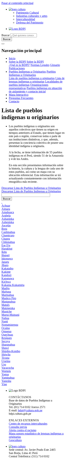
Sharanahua (8, 344)
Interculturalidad (25, 19)
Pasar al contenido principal (17, 3)
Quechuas (7, 334)
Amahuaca (7, 212)
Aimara (5, 208)
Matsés (5, 304)
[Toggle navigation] (2, 43)
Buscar (5, 35)
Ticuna (5, 357)
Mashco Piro (8, 298)
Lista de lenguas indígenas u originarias (37, 80)
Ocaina (5, 328)
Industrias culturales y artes (31, 15)
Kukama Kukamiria (12, 285)
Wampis (6, 371)
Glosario (55, 65)
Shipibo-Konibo (10, 351)
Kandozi (6, 275)
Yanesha (6, 381)
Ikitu (4, 251)
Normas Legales (39, 65)
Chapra (5, 238)
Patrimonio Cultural (27, 12)
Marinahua (7, 294)
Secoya (5, 341)
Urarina (5, 361)
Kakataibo (7, 268)
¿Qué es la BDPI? (19, 65)
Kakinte (6, 271)
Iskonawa (7, 258)
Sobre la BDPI (17, 61)
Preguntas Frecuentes (21, 98)
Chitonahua (8, 242)
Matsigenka (8, 308)
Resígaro (6, 338)
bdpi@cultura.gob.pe (30, 410)
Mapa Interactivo (18, 94)
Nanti (4, 321)
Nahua (5, 318)
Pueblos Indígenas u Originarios (27, 71)
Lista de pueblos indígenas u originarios (32, 78)
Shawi (5, 347)
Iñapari (5, 255)
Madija (5, 288)
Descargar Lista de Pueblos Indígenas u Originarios (31, 188)
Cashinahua (8, 232)
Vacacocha (7, 367)
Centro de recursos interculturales (28, 423)
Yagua (5, 374)
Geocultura (15, 440)
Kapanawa (7, 278)
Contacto (14, 101)
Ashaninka (7, 218)
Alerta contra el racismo (22, 430)
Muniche (6, 311)
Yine (4, 384)
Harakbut (6, 248)
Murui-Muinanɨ (10, 314)
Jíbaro (4, 265)
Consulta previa (18, 426)
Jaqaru (5, 261)
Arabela (6, 215)
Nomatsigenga (9, 324)
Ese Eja (5, 245)
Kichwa (6, 281)
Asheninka (7, 222)
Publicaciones (17, 68)
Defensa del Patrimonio (29, 22)
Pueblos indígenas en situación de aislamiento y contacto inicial (35, 90)
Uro (3, 364)
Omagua (6, 331)
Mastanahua (8, 301)
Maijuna (6, 291)
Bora (4, 228)
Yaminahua (7, 377)
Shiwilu (5, 354)
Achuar (5, 205)
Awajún (6, 225)
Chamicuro (7, 235)
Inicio (12, 58)
